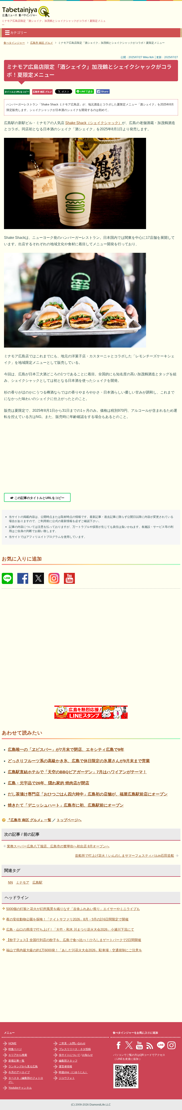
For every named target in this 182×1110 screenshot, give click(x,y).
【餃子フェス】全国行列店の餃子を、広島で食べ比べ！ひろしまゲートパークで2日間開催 (73, 940)
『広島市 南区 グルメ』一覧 (29, 820)
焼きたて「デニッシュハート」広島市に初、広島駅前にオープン (66, 805)
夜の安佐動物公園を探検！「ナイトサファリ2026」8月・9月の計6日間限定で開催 (67, 919)
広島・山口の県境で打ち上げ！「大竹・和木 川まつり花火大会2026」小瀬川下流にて (70, 929)
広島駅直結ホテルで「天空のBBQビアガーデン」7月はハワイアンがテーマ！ (77, 772)
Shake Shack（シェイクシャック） (93, 123)
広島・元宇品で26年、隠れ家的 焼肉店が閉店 (48, 783)
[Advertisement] (91, 456)
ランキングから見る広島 (23, 1066)
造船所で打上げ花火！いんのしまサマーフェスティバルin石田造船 (124, 855)
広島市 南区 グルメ (42, 92)
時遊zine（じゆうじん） (73, 1072)
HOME (12, 1043)
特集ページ (15, 1049)
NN (10, 882)
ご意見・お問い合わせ (72, 1043)
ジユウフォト (67, 1078)
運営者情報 (65, 1066)
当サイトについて (69, 1055)
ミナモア (22, 882)
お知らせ (87, 1055)
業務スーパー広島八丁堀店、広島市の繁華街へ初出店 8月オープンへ (58, 846)
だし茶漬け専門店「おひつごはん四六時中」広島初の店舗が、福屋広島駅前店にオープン (88, 794)
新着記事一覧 (16, 1060)
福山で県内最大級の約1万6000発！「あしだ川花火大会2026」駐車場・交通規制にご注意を (74, 950)
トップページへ (69, 820)
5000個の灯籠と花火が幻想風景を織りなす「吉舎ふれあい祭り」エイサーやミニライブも (73, 909)
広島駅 (37, 882)
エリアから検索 (17, 1055)
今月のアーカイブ (19, 1072)
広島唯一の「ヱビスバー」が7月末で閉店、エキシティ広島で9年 (66, 749)
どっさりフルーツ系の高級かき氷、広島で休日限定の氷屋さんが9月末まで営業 (79, 761)
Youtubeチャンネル (20, 1087)
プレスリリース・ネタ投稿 (75, 1049)
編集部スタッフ (68, 1060)
